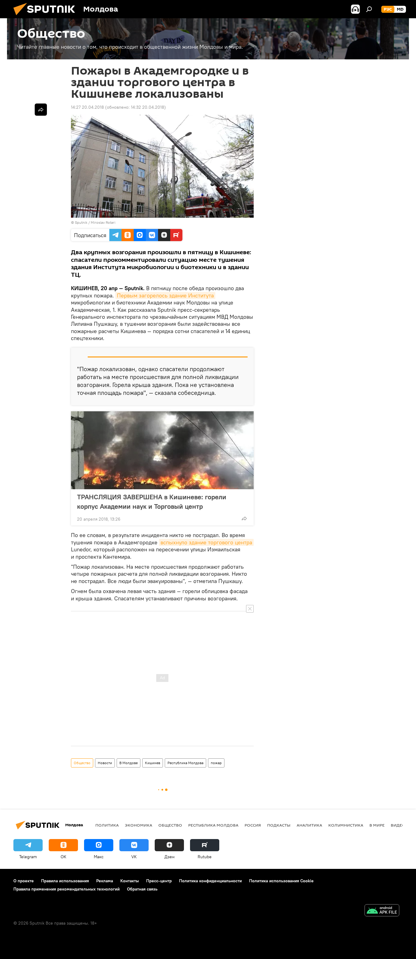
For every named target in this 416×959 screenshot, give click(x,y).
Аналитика (309, 825)
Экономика (138, 825)
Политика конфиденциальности (210, 880)
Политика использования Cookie (281, 880)
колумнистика (345, 825)
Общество (82, 763)
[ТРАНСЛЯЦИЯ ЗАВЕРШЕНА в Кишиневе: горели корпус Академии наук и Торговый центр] (162, 450)
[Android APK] (382, 911)
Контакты (129, 880)
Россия (253, 825)
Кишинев (152, 763)
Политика (107, 825)
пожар (216, 763)
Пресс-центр (159, 880)
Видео (398, 825)
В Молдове (128, 763)
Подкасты (279, 825)
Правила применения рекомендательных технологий (66, 889)
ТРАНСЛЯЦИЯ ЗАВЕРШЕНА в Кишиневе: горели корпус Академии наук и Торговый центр (151, 501)
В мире (377, 825)
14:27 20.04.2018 (87, 107)
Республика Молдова (185, 763)
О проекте (23, 880)
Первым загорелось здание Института (165, 295)
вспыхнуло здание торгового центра (206, 542)
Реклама (104, 880)
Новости (105, 763)
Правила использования (65, 880)
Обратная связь (142, 889)
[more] (244, 518)
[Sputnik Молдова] (46, 16)
